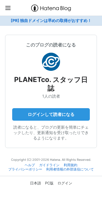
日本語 (35, 183)
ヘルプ (30, 165)
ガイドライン (49, 165)
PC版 (49, 183)
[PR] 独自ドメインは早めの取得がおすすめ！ (51, 20)
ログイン (65, 183)
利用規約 (70, 165)
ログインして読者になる (51, 114)
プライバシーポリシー (25, 169)
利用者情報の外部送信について (70, 169)
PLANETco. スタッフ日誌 (51, 83)
